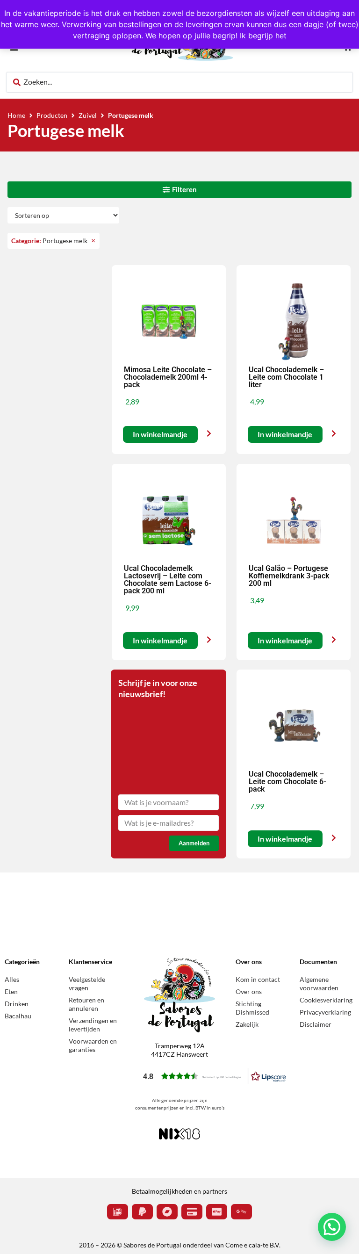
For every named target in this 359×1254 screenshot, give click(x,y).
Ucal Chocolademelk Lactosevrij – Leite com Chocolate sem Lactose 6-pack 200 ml (167, 579)
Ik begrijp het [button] (263, 35)
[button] (214, 1076)
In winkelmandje (160, 434)
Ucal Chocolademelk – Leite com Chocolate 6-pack (287, 781)
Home (16, 115)
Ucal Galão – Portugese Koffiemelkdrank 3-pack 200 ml (289, 576)
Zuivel (88, 115)
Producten (51, 115)
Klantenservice (90, 962)
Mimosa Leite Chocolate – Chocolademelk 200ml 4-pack (168, 377)
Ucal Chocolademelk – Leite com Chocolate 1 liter (286, 377)
